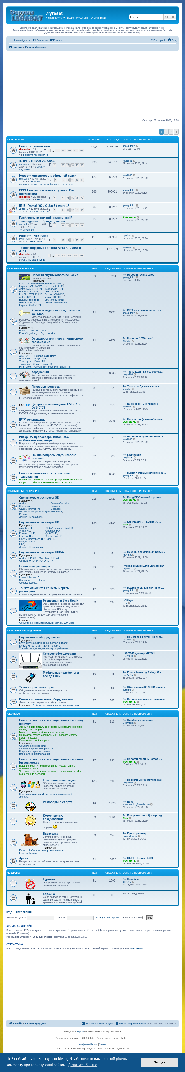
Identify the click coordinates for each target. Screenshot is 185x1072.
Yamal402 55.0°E (39, 211)
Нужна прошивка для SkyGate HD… (144, 565)
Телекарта (25, 361)
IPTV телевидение (27, 228)
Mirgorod (127, 639)
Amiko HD (24, 530)
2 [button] (166, 132)
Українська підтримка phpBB (112, 1038)
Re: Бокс (128, 801)
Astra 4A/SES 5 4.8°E (33, 259)
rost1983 (127, 160)
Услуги (33, 853)
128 (81, 255)
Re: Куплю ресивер (134, 833)
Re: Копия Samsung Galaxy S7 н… (143, 672)
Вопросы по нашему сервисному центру (58, 705)
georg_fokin (129, 146)
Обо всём (13, 714)
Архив (23, 858)
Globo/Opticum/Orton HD (59, 528)
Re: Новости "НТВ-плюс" (138, 338)
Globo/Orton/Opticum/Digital (34, 511)
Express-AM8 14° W (30, 286)
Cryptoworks (48, 333)
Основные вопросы (20, 268)
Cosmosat (24, 506)
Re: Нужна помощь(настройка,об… (144, 472)
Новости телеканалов (35, 146)
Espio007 (128, 568)
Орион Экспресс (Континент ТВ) (53, 366)
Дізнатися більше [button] (82, 1065)
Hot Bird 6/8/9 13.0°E (30, 294)
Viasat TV (24, 358)
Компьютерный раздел (59, 780)
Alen (125, 524)
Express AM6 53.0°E (30, 305)
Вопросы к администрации (34, 751)
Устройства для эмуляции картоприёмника (43, 648)
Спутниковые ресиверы (23, 491)
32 (72, 210)
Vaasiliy (127, 389)
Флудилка (13, 873)
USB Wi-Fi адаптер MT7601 (139, 653)
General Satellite (28, 582)
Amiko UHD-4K (27, 558)
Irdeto (33, 333)
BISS (39, 199)
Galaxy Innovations (29, 508)
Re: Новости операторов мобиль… (144, 436)
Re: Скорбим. (131, 879)
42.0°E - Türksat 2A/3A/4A (37, 161)
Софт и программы (30, 794)
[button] (176, 132)
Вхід (9, 912)
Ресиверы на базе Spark (60, 600)
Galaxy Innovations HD (32, 538)
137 (58, 150)
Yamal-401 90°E (53, 297)
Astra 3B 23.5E (27, 297)
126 (69, 255)
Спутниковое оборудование (39, 637)
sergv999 (128, 374)
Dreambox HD (27, 533)
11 (72, 179)
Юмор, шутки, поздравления (53, 817)
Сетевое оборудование (59, 653)
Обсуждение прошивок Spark (36, 622)
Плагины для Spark (64, 622)
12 (77, 179)
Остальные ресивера (34, 566)
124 (58, 255)
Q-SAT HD (51, 533)
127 (75, 255)
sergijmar (128, 457)
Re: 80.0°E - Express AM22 (138, 858)
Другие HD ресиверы (31, 547)
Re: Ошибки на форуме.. (138, 720)
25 (72, 198)
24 (68, 198)
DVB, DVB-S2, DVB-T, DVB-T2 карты (39, 645)
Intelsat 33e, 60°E (54, 289)
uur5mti (23, 224)
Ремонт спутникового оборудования (46, 699)
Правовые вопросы (46, 386)
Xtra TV (23, 355)
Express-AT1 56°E (55, 286)
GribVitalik (128, 656)
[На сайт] (26, 14)
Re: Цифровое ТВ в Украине (140, 403)
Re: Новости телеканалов (138, 274)
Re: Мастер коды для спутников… (144, 587)
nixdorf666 (136, 948)
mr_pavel (24, 164)
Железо (23, 796)
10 (68, 179)
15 (77, 240)
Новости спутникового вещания (55, 275)
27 (68, 165)
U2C (21, 544)
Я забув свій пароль (107, 917)
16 (82, 240)
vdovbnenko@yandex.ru (136, 804)
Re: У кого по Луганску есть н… (142, 386)
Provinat (127, 554)
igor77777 (128, 675)
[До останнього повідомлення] (137, 146)
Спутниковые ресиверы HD (39, 522)
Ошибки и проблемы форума (36, 748)
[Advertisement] (92, 84)
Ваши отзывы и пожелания (34, 754)
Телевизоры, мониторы (36, 687)
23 (63, 198)
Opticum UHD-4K (28, 560)
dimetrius (24, 149)
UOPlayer (128, 600)
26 (63, 165)
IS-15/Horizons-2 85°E (57, 302)
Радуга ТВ (40, 358)
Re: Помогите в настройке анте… (143, 636)
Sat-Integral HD (53, 536)
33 (77, 210)
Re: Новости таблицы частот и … (143, 759)
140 (75, 150)
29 (77, 165)
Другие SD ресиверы (31, 517)
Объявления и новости (32, 745)
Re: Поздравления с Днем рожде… (144, 815)
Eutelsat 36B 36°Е (29, 299)
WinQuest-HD (27, 541)
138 (63, 150)
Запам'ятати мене (131, 917)
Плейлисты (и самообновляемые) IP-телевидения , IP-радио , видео (46, 219)
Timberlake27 (130, 836)
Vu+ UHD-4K (46, 560)
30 (82, 165)
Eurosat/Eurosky (60, 503)
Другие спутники (54, 299)
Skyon (41, 580)
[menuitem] (40, 40)
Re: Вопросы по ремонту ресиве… (144, 699)
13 (82, 179)
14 (72, 240)
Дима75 (23, 208)
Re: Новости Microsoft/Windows (142, 779)
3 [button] (171, 132)
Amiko (22, 503)
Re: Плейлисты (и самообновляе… (144, 419)
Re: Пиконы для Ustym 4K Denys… (144, 552)
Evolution (55, 506)
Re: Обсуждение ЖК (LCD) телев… (144, 687)
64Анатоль (129, 217)
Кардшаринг (40, 372)
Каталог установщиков (51, 850)
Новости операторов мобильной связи (47, 175)
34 (82, 210)
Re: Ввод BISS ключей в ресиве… (143, 497)
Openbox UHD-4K (49, 558)
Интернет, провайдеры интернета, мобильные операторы (46, 182)
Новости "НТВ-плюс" (34, 236)
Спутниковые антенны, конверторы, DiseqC (44, 643)
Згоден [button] (159, 1062)
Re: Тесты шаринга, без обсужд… (143, 371)
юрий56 (23, 239)
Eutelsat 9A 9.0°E (28, 291)
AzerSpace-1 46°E (29, 302)
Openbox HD (52, 530)
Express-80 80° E (54, 294)
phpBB (80, 1031)
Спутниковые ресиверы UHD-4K (42, 552)
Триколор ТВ (26, 364)
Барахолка (50, 833)
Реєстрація (24, 912)
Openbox (56, 508)
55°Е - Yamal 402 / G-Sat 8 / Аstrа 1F (44, 205)
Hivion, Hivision (27, 577)
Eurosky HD (26, 536)
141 (81, 150)
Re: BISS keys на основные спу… (143, 310)
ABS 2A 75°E (52, 291)
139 (69, 150)
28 (72, 165)
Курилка (49, 879)
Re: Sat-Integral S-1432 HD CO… (142, 522)
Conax (44, 330)
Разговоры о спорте (57, 802)
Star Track (56, 511)
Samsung (24, 580)
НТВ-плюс (36, 241)
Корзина (49, 894)
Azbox (41, 577)
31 (68, 210)
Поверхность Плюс (45, 355)
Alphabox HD (26, 528)
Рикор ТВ (39, 361)
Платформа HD (43, 364)
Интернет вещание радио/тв (58, 794)
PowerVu (24, 333)
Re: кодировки (132, 454)
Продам (23, 853)
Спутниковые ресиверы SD (39, 497)
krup (125, 603)
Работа (33, 850)
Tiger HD (50, 538)
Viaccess (35, 330)
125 (63, 255)
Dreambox (25, 514)
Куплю (22, 850)
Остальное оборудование (24, 630)
